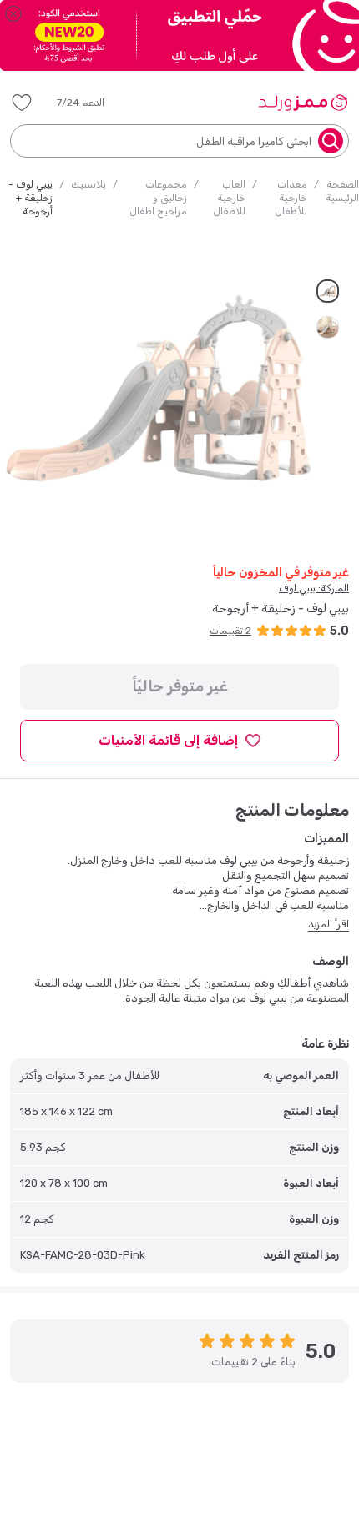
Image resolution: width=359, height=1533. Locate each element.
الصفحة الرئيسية (342, 191)
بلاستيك (88, 184)
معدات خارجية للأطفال (291, 197)
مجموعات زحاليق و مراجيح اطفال (158, 197)
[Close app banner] (13, 13)
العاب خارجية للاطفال (229, 197)
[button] (92, 102)
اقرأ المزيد (328, 924)
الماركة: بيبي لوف (314, 588)
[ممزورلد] (302, 103)
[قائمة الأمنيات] (21, 102)
